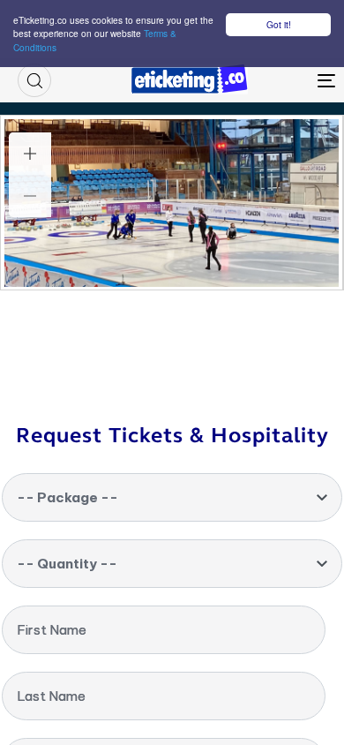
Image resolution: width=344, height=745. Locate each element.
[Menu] (283, 80)
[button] (34, 80)
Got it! (278, 24)
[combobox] (172, 497)
